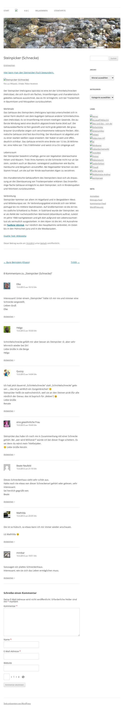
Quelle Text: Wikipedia (15, 235)
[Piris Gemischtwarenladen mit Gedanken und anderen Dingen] (96, 170)
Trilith (75, 262)
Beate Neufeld (23, 465)
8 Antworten (9, 65)
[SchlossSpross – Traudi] (94, 167)
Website (8, 663)
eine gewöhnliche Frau (28, 422)
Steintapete (60, 10)
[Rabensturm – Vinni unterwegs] (97, 160)
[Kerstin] (95, 152)
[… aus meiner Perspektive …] (100, 174)
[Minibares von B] (95, 145)
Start (6, 10)
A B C (26, 10)
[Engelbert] (99, 120)
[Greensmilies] (97, 130)
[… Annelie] (99, 149)
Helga (19, 327)
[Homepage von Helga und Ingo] (97, 138)
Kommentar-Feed (98, 203)
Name (7, 639)
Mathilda (21, 512)
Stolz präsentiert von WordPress (17, 703)
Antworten (8, 316)
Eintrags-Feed (96, 199)
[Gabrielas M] (92, 141)
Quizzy (20, 371)
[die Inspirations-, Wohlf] (97, 163)
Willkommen (41, 10)
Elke (18, 284)
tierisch (43, 243)
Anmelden (94, 196)
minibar (20, 552)
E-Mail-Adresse (12, 651)
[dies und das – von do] (101, 123)
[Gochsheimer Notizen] (94, 134)
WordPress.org (96, 207)
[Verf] (96, 178)
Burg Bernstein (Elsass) (17, 262)
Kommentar (10, 606)
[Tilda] (96, 127)
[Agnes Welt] (94, 116)
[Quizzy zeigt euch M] (94, 156)
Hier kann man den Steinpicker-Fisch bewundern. (29, 72)
